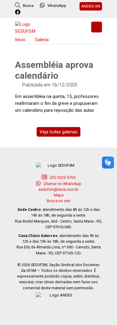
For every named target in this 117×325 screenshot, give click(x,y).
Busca (28, 5)
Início (20, 39)
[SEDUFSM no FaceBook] (18, 12)
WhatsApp (56, 5)
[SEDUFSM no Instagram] (34, 12)
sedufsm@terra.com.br (58, 189)
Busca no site (58, 201)
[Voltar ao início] (30, 27)
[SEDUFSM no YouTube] (42, 12)
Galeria (42, 39)
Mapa (59, 195)
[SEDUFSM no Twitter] (26, 12)
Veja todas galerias (58, 132)
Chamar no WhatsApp (62, 183)
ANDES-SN (90, 6)
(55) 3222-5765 (62, 177)
